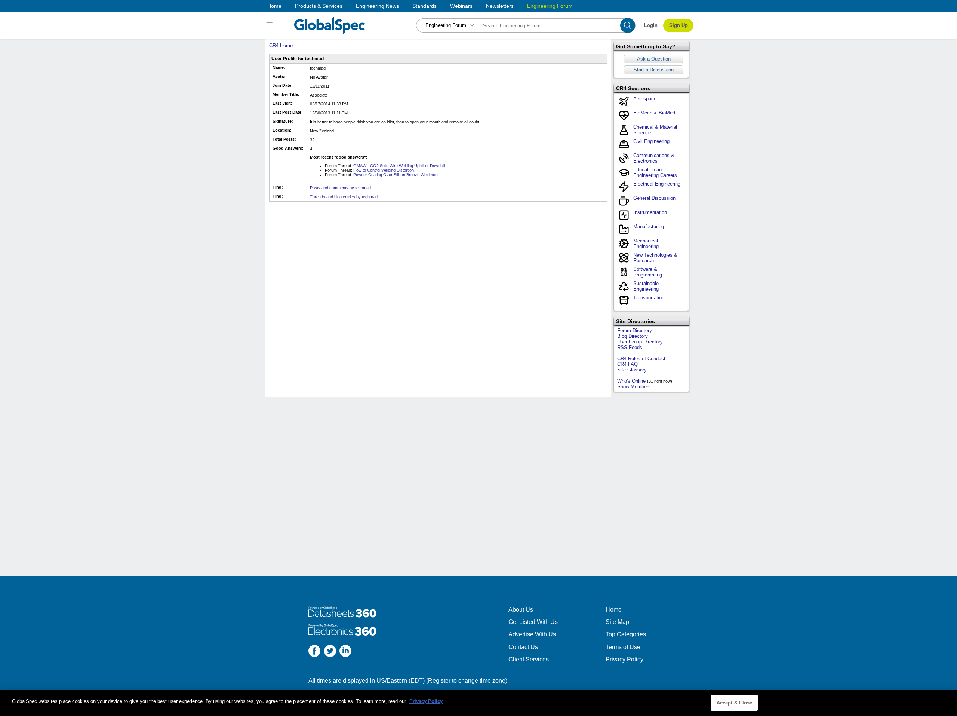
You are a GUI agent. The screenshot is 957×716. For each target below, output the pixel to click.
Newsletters (500, 6)
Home (274, 6)
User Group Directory (640, 342)
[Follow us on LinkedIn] (345, 652)
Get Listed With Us (533, 622)
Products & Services (318, 6)
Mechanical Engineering (646, 243)
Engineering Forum (550, 6)
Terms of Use (623, 647)
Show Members (634, 386)
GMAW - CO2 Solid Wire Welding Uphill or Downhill (399, 165)
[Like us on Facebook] (314, 652)
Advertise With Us (532, 634)
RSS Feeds (629, 347)
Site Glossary (632, 370)
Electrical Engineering (656, 184)
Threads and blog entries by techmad (344, 197)
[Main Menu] (270, 25)
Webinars (461, 6)
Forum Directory (634, 330)
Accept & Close (735, 703)
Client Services (528, 659)
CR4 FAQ (627, 364)
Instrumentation (650, 212)
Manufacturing (648, 226)
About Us (520, 609)
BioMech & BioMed (654, 113)
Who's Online (631, 381)
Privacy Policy (624, 659)
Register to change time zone (466, 680)
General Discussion (654, 198)
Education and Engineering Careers (655, 172)
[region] (478, 703)
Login (651, 25)
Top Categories (626, 634)
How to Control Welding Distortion (383, 170)
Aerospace (644, 98)
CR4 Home (281, 45)
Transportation (648, 297)
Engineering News (377, 6)
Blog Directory (632, 336)
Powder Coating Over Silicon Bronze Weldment (396, 174)
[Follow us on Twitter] (330, 652)
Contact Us (523, 647)
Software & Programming (647, 272)
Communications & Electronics (653, 158)
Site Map (617, 622)
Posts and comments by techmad (340, 188)
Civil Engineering (651, 141)
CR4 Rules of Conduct (641, 358)
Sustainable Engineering (646, 286)
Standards (424, 6)
